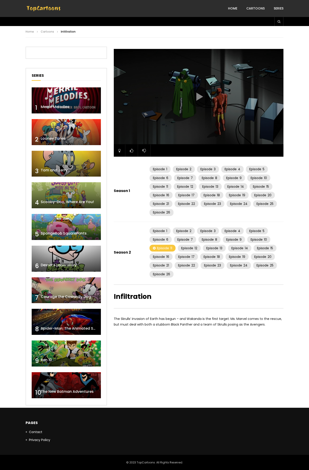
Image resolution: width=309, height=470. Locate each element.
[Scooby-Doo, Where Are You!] (66, 195)
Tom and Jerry (54, 170)
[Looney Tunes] (66, 132)
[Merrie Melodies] (66, 100)
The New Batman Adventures (67, 391)
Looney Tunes (53, 138)
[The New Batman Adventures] (66, 385)
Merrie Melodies (55, 106)
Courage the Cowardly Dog (66, 296)
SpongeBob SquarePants (64, 233)
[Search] (278, 21)
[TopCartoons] (44, 8)
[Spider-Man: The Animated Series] (66, 322)
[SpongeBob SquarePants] (66, 227)
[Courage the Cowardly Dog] (66, 290)
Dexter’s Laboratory (59, 265)
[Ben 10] (66, 354)
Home (232, 8)
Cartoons (255, 8)
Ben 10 (46, 359)
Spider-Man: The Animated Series (71, 328)
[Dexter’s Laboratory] (66, 259)
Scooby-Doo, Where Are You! (67, 201)
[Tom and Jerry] (66, 164)
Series (278, 8)
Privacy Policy (39, 440)
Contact (35, 432)
